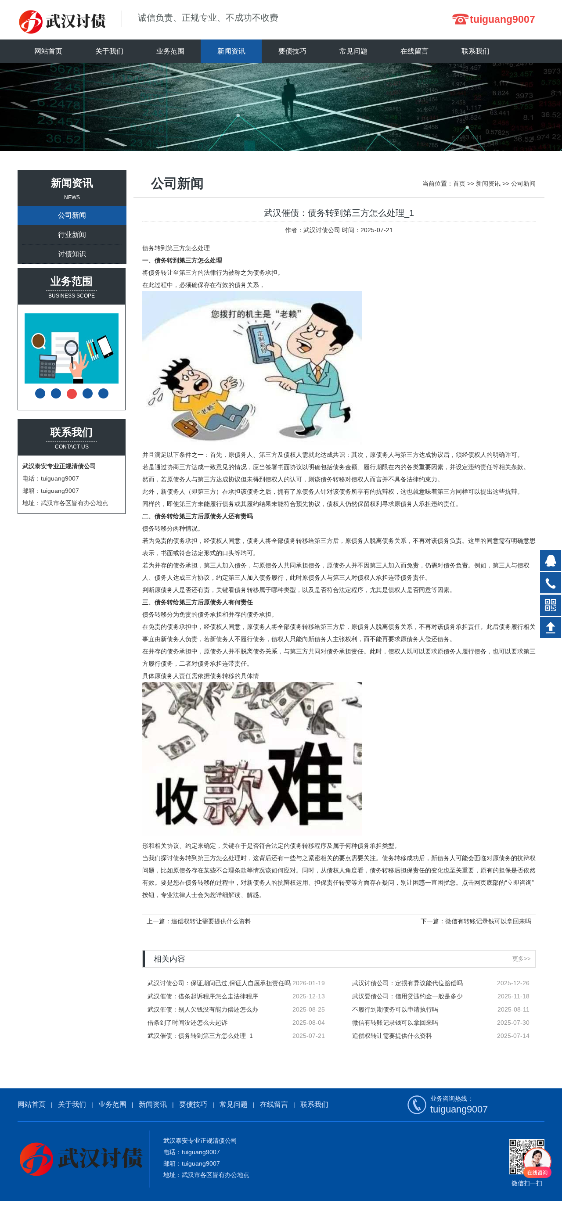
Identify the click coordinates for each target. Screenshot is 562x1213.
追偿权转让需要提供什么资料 (211, 921)
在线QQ (550, 560)
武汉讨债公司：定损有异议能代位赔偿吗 (407, 983)
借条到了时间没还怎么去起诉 (187, 1022)
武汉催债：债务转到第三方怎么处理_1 (200, 1035)
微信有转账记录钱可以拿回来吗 (488, 921)
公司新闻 (72, 215)
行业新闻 (72, 234)
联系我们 (314, 1104)
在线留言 (274, 1104)
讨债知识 (72, 254)
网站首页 (48, 51)
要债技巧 (193, 1104)
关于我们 (72, 1104)
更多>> (521, 958)
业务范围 (112, 1104)
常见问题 (234, 1104)
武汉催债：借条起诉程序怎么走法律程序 (203, 996)
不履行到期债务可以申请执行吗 (395, 1009)
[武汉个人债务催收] (79, 348)
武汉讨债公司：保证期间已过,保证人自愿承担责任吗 (219, 983)
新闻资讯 (488, 183)
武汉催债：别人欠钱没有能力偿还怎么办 (203, 1009)
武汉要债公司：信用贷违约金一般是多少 (407, 996)
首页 (459, 183)
